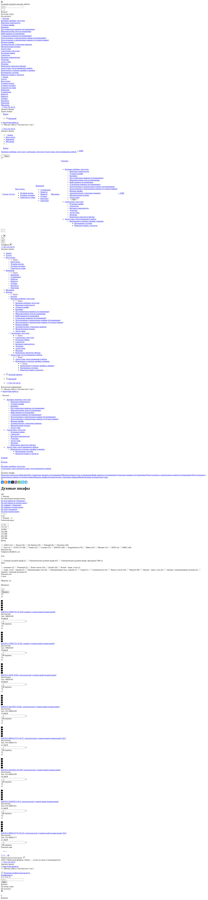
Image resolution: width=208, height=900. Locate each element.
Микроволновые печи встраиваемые (77, 475)
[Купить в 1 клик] (2, 595)
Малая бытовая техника (88, 477)
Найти (4, 882)
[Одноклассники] (5, 482)
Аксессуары (103, 477)
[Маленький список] (2, 516)
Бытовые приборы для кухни (27, 303)
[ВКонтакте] (2, 482)
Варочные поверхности (10, 475)
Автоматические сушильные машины (63, 477)
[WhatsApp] (19, 482)
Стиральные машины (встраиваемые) (131, 475)
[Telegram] (26, 482)
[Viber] (15, 482)
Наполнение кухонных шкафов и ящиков (37, 366)
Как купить (15, 262)
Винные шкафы (41, 477)
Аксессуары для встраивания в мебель (31, 359)
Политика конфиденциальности (17, 873)
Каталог (14, 296)
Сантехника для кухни (24, 337)
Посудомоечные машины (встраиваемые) (45, 475)
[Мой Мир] (9, 482)
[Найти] (3, 9)
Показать (5, 592)
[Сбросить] (2, 589)
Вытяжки (24, 475)
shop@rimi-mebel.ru (10, 122)
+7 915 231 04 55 (8, 107)
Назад (15, 260)
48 (8, 855)
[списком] (4, 514)
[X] (12, 482)
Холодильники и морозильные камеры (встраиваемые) (169, 475)
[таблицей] (6, 514)
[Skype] (22, 482)
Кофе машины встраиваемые (104, 475)
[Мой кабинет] (2, 234)
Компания (15, 275)
